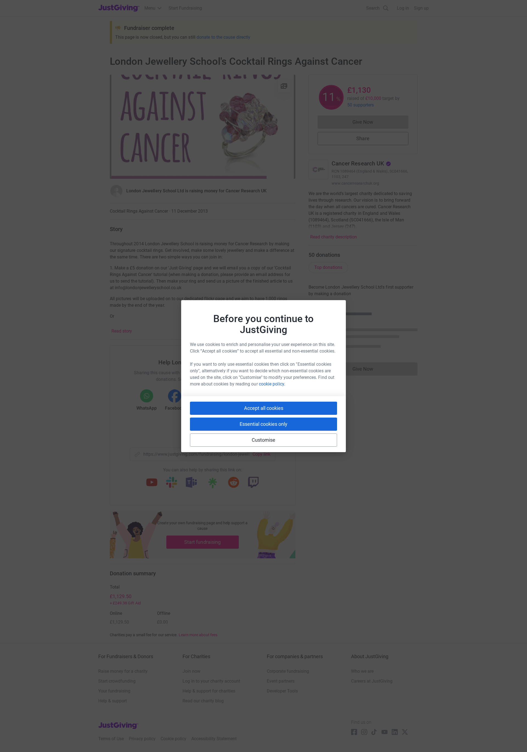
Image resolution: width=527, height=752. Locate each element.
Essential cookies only (263, 424)
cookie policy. (272, 384)
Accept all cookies (263, 408)
